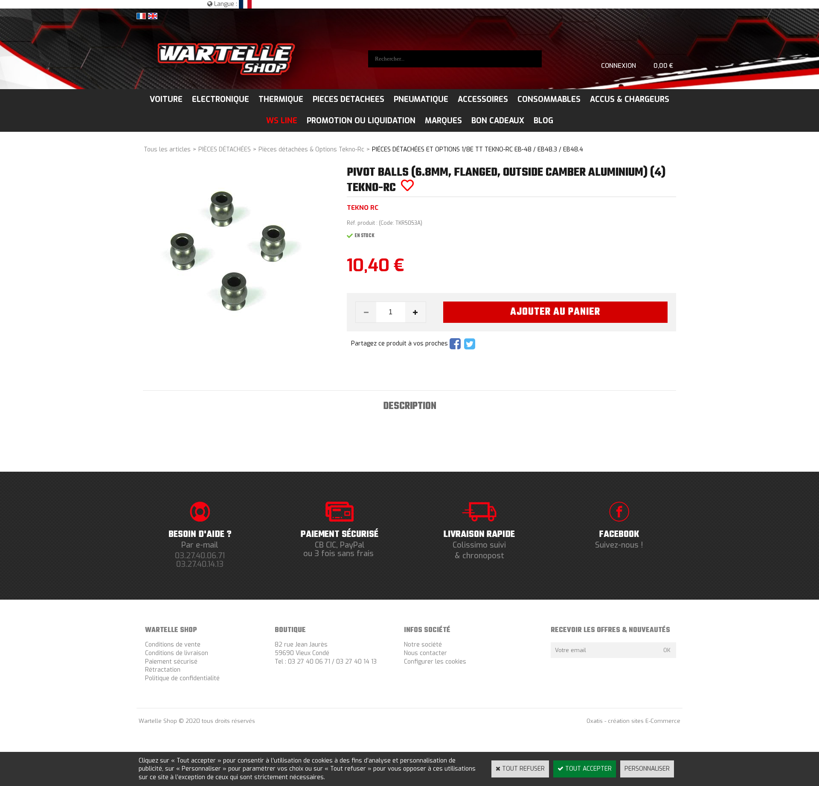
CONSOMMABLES (549, 99)
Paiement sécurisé (171, 662)
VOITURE (166, 99)
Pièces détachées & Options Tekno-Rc (311, 149)
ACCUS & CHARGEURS (629, 99)
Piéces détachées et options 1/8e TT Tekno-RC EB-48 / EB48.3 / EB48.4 (477, 149)
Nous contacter (425, 653)
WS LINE (281, 121)
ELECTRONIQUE (220, 99)
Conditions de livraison (176, 653)
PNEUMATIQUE (421, 99)
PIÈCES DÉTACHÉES (224, 149)
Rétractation (162, 670)
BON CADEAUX (497, 121)
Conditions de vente (172, 645)
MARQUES (443, 121)
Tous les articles (167, 149)
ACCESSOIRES (483, 99)
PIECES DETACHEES (348, 99)
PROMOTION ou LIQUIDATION (361, 121)
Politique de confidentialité (182, 678)
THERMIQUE (280, 99)
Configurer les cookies (435, 662)
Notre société (423, 645)
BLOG (543, 121)
